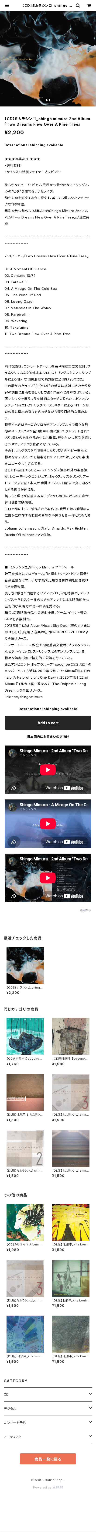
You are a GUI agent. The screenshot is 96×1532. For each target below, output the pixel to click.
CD (6, 1394)
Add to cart (48, 723)
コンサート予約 (15, 1423)
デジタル (10, 1408)
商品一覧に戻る (48, 1459)
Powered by (43, 1487)
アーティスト (13, 1437)
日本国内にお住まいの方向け (48, 737)
